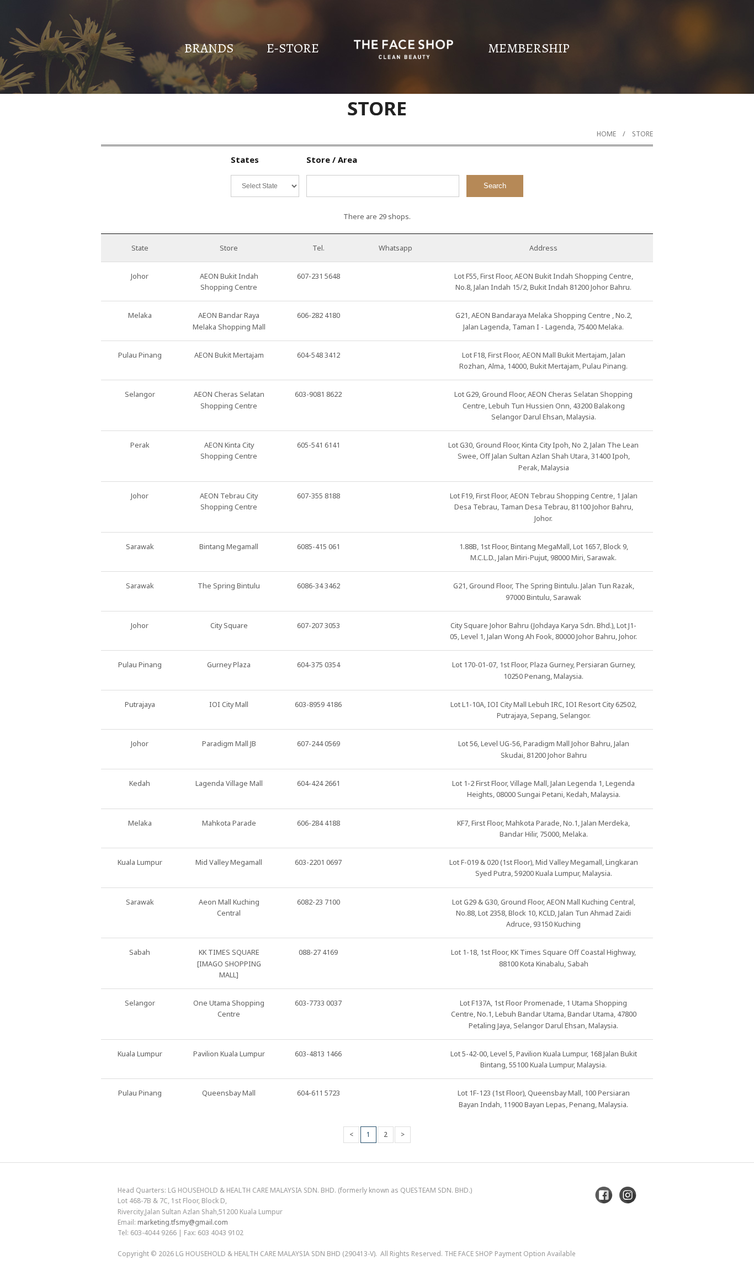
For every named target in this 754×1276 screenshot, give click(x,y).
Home (606, 134)
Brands (208, 48)
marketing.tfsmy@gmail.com (182, 1222)
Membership (529, 48)
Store (642, 134)
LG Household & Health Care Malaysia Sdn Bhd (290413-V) (275, 1253)
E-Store (293, 48)
